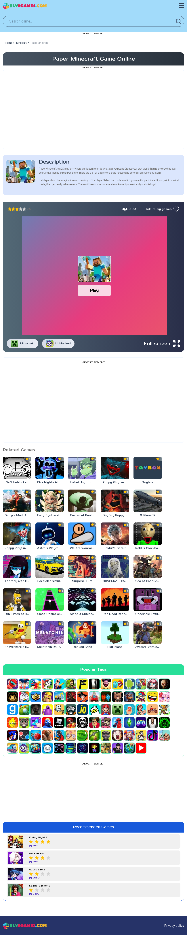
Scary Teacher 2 (39, 886)
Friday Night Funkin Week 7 (39, 837)
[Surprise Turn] (82, 566)
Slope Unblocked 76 (50, 614)
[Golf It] (24, 709)
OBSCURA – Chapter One (116, 581)
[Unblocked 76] (35, 748)
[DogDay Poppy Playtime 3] (115, 501)
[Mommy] (141, 709)
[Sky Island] (115, 632)
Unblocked (63, 343)
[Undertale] (94, 748)
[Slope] (164, 722)
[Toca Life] (164, 735)
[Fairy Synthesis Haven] (49, 501)
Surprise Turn (82, 581)
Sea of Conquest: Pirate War (148, 581)
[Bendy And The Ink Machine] (12, 697)
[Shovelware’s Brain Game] (17, 632)
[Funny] (152, 697)
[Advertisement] (93, 109)
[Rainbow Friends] (47, 722)
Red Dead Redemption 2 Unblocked (116, 614)
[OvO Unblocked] (17, 468)
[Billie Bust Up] (24, 697)
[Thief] (141, 735)
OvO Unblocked (17, 482)
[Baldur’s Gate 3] (115, 533)
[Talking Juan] (106, 735)
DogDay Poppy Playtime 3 (116, 515)
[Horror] (59, 709)
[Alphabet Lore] (82, 684)
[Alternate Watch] (94, 684)
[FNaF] (129, 697)
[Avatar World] (152, 684)
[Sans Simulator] (82, 722)
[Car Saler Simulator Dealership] (49, 566)
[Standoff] (47, 735)
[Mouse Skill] (164, 709)
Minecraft (27, 343)
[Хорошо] (20, 209)
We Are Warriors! (82, 548)
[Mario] (106, 709)
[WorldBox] (129, 748)
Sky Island (115, 647)
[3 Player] (35, 684)
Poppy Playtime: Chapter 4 (18, 548)
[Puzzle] (35, 722)
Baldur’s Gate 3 (115, 548)
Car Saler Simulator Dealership (50, 581)
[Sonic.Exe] (12, 735)
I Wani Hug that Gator (83, 482)
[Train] (12, 748)
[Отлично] (24, 209)
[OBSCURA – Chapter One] (115, 566)
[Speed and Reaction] (24, 735)
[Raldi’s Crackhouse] (147, 533)
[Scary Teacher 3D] (94, 722)
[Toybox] (147, 468)
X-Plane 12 (147, 515)
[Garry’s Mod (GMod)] (12, 709)
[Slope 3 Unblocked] (82, 599)
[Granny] (35, 709)
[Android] (129, 684)
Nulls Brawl (36, 853)
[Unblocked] (24, 748)
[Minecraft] (117, 709)
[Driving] (94, 697)
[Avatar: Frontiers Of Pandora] (147, 632)
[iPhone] (94, 709)
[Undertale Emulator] (147, 599)
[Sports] (35, 735)
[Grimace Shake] (47, 709)
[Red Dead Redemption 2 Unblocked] (115, 599)
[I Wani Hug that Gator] (82, 468)
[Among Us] (117, 684)
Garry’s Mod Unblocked (18, 515)
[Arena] (141, 684)
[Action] (59, 684)
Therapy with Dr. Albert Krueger (18, 581)
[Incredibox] (71, 709)
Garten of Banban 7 (83, 515)
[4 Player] (47, 684)
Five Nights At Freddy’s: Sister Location (50, 482)
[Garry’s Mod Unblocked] (17, 501)
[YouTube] (141, 748)
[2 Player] (24, 684)
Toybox (147, 482)
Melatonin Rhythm (50, 647)
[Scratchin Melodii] (106, 722)
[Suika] (82, 735)
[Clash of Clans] (47, 697)
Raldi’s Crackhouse (148, 548)
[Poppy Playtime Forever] (115, 468)
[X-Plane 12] (147, 501)
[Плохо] (10, 209)
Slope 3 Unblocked (83, 614)
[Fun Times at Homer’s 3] (17, 599)
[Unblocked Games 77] (82, 748)
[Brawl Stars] (35, 697)
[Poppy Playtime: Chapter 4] (17, 533)
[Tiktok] (152, 735)
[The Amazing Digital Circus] (129, 735)
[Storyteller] (71, 735)
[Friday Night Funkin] (141, 697)
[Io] (82, 709)
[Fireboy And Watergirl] (106, 697)
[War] (106, 748)
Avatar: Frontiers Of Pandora (148, 647)
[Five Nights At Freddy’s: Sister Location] (49, 468)
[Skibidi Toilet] (152, 722)
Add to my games (159, 209)
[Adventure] (71, 684)
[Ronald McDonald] (71, 722)
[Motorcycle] (152, 709)
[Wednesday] (117, 748)
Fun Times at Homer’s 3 (18, 614)
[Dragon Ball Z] (82, 697)
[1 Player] (12, 684)
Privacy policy (174, 925)
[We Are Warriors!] (82, 533)
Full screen (157, 343)
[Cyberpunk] (71, 697)
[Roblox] (59, 722)
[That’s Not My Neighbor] (117, 735)
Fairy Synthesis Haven (50, 515)
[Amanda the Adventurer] (106, 684)
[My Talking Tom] (24, 722)
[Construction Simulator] (59, 697)
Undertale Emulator (148, 614)
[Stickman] (59, 735)
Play (94, 290)
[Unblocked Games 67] (59, 748)
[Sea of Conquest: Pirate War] (147, 566)
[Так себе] (13, 209)
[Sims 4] (129, 722)
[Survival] (94, 735)
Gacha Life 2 (37, 869)
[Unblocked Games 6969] (71, 748)
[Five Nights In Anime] (117, 697)
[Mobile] (129, 709)
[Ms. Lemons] (12, 722)
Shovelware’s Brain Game (18, 647)
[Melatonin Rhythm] (49, 632)
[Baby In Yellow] (164, 684)
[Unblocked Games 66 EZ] (47, 748)
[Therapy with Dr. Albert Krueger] (17, 566)
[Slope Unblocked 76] (49, 599)
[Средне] (17, 209)
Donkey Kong (82, 647)
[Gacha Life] (164, 697)
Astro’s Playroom (50, 548)
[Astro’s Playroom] (49, 533)
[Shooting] (117, 722)
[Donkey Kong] (82, 632)
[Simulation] (141, 722)
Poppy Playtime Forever (116, 482)
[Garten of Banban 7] (82, 501)
